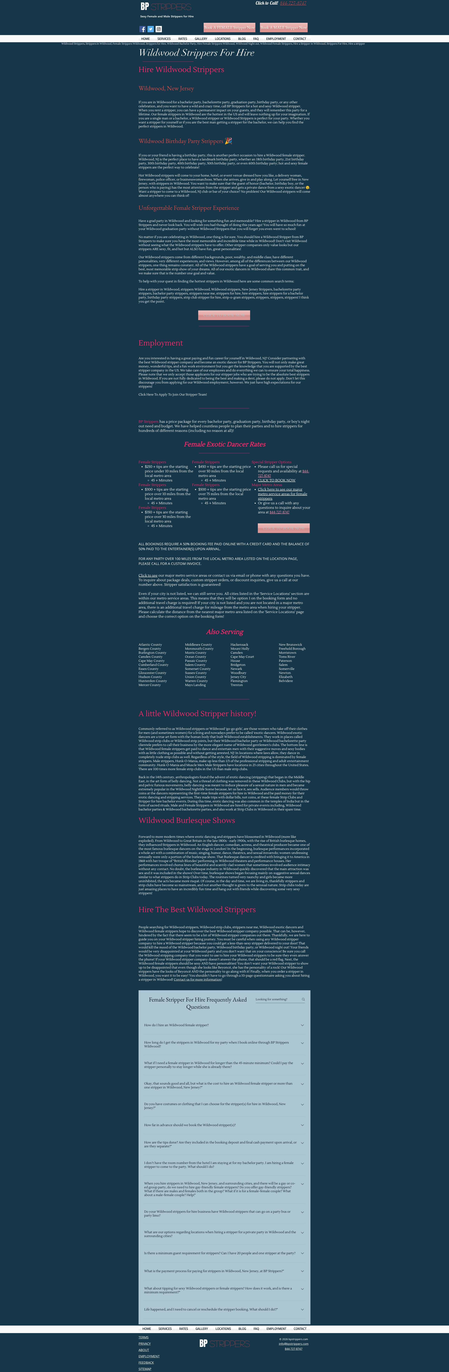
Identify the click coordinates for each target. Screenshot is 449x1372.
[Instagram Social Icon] (159, 29)
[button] (165, 38)
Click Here (146, 395)
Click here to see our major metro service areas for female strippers (282, 494)
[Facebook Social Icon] (142, 29)
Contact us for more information (197, 980)
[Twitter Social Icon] (151, 29)
